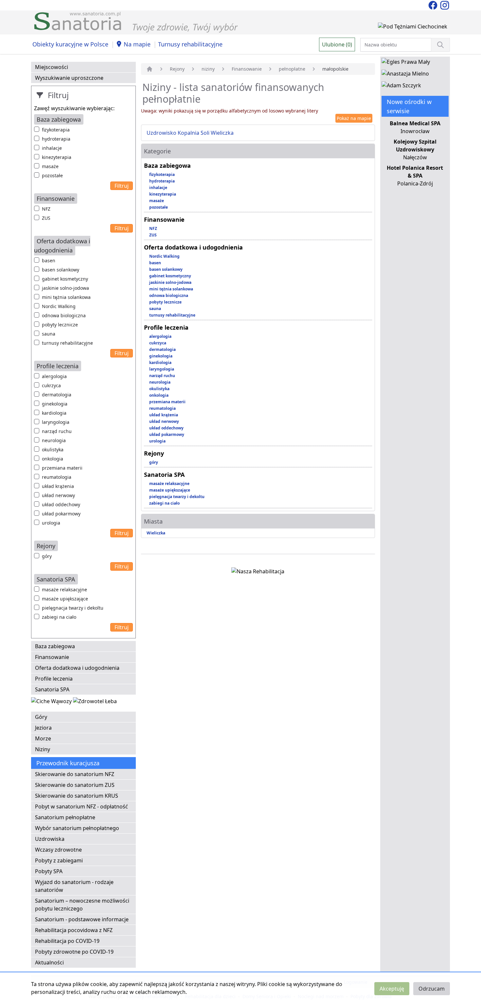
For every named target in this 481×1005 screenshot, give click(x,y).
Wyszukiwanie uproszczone (69, 77)
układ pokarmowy (61, 514)
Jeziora (43, 727)
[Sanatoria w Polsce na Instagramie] (444, 4)
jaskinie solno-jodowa (65, 288)
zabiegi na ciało (59, 617)
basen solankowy (60, 270)
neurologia (54, 440)
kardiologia (54, 413)
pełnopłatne (292, 69)
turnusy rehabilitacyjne (67, 343)
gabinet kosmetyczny (65, 279)
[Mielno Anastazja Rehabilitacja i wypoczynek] (405, 74)
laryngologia (55, 422)
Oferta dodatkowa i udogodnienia (77, 667)
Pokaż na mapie (354, 118)
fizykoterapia (56, 130)
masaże (50, 166)
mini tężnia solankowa (66, 297)
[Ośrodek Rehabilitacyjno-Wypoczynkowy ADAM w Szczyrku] (401, 86)
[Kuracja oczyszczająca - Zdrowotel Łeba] (95, 702)
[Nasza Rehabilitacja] (257, 572)
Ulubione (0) (337, 44)
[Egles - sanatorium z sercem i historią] (406, 63)
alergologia (54, 376)
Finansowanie (52, 657)
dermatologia (56, 394)
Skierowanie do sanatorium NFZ (74, 774)
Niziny (42, 749)
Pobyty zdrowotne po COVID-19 (74, 951)
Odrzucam (432, 988)
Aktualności (49, 962)
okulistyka (52, 449)
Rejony (177, 69)
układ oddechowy (61, 504)
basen (48, 260)
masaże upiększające (65, 599)
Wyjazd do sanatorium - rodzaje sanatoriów (74, 885)
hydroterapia (56, 139)
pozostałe (52, 175)
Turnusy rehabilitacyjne (190, 44)
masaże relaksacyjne (64, 589)
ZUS (46, 218)
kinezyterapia (56, 157)
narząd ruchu (57, 431)
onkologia (52, 459)
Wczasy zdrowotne (58, 849)
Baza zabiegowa (55, 646)
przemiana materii (62, 468)
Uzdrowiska (49, 838)
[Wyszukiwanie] (440, 45)
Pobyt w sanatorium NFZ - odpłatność (81, 806)
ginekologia (54, 404)
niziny (208, 69)
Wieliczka (156, 533)
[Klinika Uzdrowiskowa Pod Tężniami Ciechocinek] (412, 27)
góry (47, 556)
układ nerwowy (58, 495)
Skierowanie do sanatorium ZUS (75, 784)
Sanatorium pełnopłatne (65, 817)
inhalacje (52, 148)
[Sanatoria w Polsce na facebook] (433, 4)
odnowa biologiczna (64, 315)
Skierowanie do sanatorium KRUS (76, 795)
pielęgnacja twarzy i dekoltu (72, 608)
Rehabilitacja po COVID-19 (67, 940)
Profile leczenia (54, 678)
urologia (51, 523)
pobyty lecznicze (60, 324)
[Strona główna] (149, 69)
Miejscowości (51, 67)
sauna (48, 334)
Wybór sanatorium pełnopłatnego (77, 828)
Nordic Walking (59, 306)
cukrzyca (51, 385)
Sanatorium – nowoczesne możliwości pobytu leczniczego (82, 904)
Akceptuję (392, 988)
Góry (41, 716)
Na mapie (137, 44)
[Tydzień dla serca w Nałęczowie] (52, 702)
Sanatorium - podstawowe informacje (82, 919)
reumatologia (56, 477)
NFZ (46, 209)
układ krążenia (58, 486)
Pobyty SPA (48, 871)
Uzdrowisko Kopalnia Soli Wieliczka (190, 132)
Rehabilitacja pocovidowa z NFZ (74, 930)
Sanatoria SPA (52, 689)
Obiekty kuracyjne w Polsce (70, 44)
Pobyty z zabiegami (59, 860)
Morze (43, 738)
